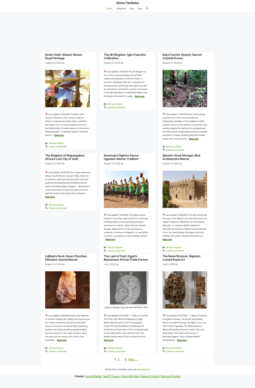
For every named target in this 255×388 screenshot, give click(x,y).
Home (109, 8)
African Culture (56, 143)
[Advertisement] (127, 31)
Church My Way (130, 376)
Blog (132, 8)
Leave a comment (58, 146)
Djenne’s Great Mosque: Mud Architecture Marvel (181, 157)
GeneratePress (143, 369)
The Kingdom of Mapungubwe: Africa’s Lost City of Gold (65, 157)
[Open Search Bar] (147, 8)
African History (114, 104)
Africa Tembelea (127, 3)
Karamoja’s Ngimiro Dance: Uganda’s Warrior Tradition (121, 157)
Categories (121, 8)
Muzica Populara (170, 376)
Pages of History (150, 376)
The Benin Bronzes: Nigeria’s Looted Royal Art (181, 258)
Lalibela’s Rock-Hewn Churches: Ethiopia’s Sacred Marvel (66, 258)
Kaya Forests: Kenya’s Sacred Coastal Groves (182, 56)
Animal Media (93, 376)
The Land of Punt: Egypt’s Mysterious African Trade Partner (126, 258)
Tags (140, 8)
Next (132, 359)
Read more (59, 135)
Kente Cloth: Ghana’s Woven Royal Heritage (63, 56)
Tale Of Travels (111, 376)
